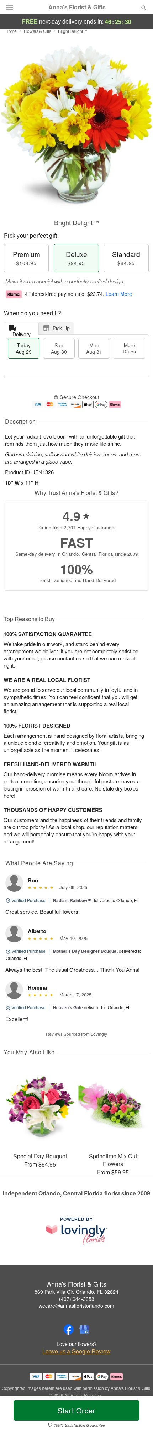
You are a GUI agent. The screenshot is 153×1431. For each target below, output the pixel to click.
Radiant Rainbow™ (72, 900)
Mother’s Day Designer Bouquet (85, 951)
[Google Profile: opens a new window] (84, 1329)
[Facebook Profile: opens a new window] (69, 1329)
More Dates (129, 348)
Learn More (119, 293)
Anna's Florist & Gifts (77, 7)
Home (11, 31)
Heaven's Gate (68, 1007)
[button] (138, 1415)
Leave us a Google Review (76, 1351)
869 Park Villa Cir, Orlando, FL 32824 (76, 1291)
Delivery (21, 333)
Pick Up (61, 328)
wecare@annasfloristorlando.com (76, 1305)
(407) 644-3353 (76, 1298)
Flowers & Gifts (37, 31)
